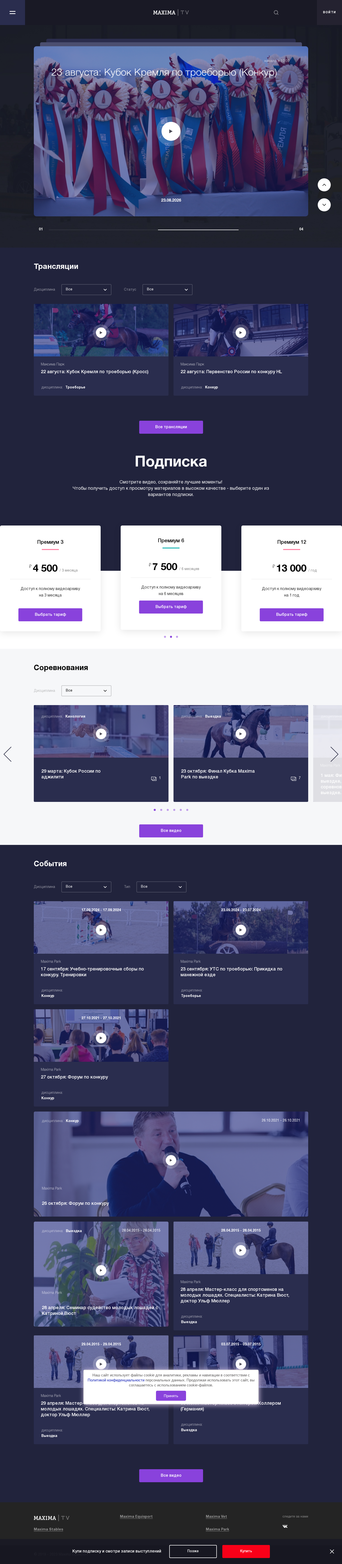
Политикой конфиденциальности (116, 1380)
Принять (171, 1395)
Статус (130, 289)
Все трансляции (171, 427)
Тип (127, 887)
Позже (193, 1551)
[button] (165, 637)
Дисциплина (44, 289)
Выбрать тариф (50, 615)
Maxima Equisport (136, 1516)
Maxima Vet (216, 1516)
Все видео (171, 831)
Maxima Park (217, 1529)
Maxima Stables (48, 1529)
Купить (246, 1551)
